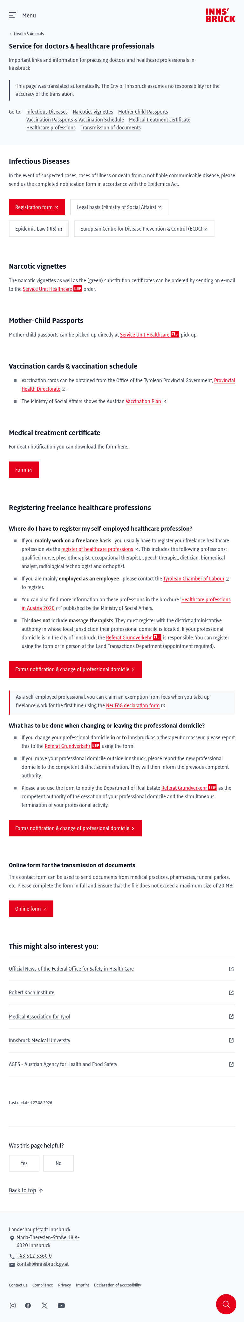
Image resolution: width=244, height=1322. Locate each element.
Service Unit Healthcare (47, 289)
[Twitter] (44, 1305)
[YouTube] (61, 1305)
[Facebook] (28, 1305)
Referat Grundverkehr (129, 638)
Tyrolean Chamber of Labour (193, 579)
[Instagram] (13, 1305)
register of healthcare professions (97, 549)
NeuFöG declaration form (133, 706)
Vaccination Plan (143, 401)
